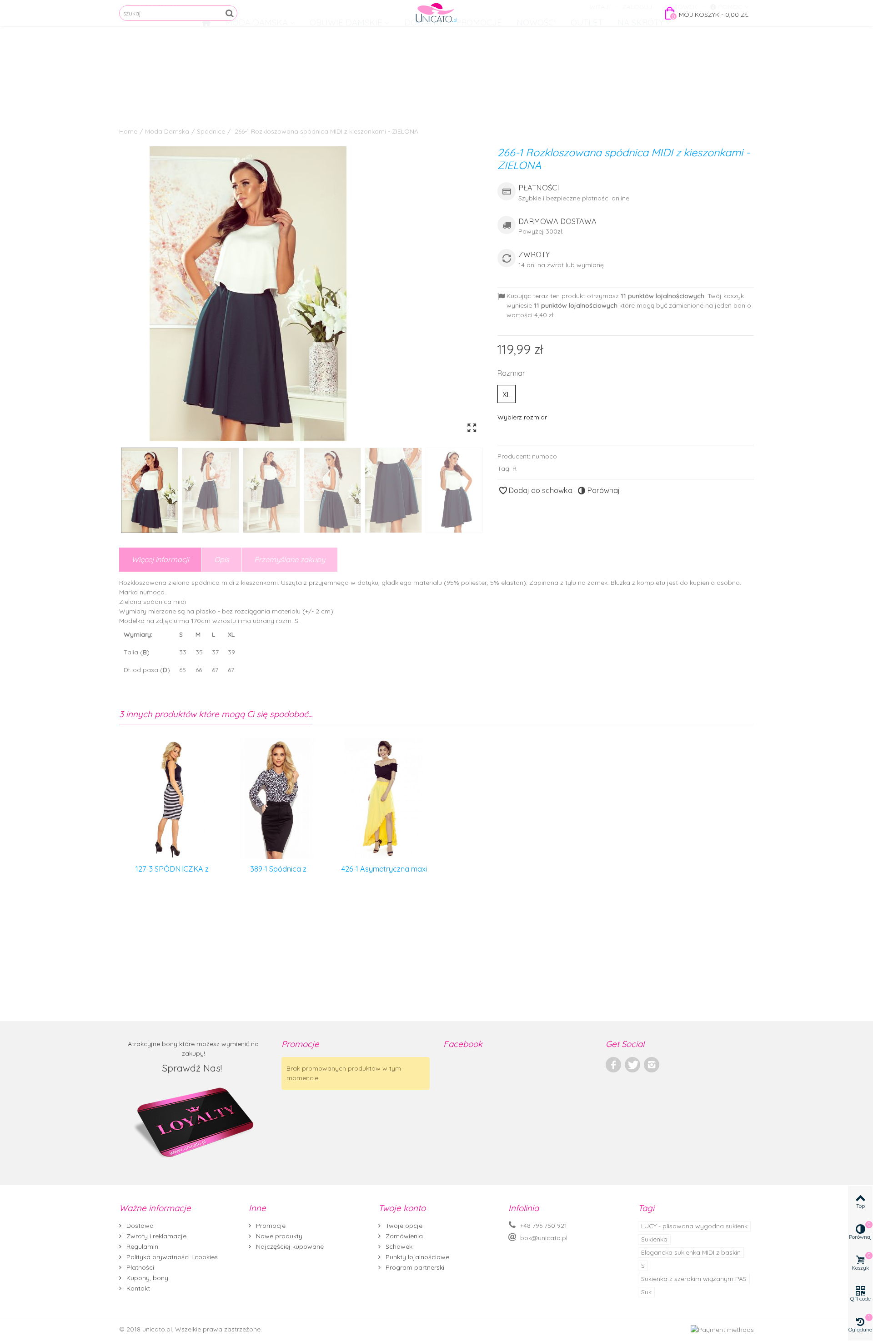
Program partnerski (414, 1267)
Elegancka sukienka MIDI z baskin (691, 1252)
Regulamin (141, 1246)
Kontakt (137, 1288)
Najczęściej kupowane (289, 1246)
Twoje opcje (403, 1225)
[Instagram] (651, 1064)
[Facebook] (613, 1064)
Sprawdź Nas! (193, 1068)
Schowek (398, 1246)
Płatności (139, 1267)
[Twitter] (632, 1064)
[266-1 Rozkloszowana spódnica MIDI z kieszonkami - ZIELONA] (301, 293)
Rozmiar (512, 373)
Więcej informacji (160, 559)
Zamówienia (403, 1236)
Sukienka (654, 1239)
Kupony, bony (146, 1278)
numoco (544, 456)
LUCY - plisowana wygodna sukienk (694, 1226)
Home (128, 131)
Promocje (270, 1225)
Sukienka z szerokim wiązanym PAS (694, 1279)
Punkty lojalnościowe (416, 1257)
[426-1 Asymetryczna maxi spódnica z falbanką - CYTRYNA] (384, 798)
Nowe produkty (278, 1236)
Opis (221, 559)
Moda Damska (167, 131)
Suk (646, 1292)
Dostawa (139, 1225)
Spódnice (211, 131)
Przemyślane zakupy (289, 559)
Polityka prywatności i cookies (171, 1257)
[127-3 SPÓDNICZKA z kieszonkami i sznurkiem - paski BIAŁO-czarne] (172, 798)
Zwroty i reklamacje (155, 1236)
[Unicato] (437, 13)
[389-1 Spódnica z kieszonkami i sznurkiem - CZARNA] (278, 798)
